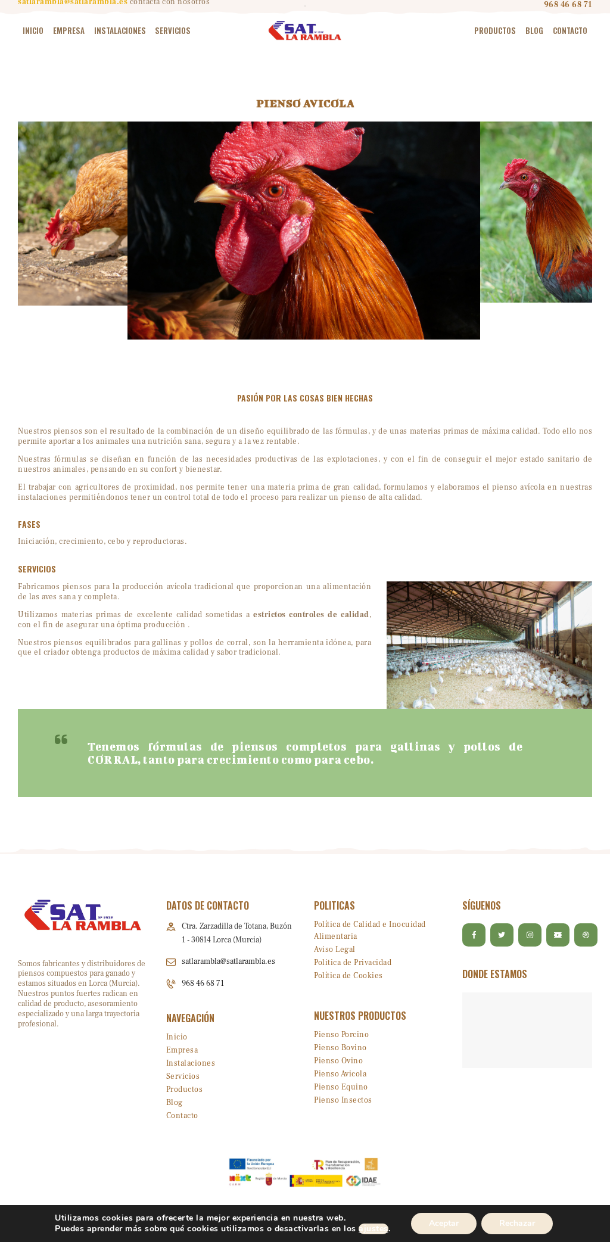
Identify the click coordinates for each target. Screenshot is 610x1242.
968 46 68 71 (203, 983)
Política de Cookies (348, 975)
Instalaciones (191, 1063)
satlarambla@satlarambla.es (228, 961)
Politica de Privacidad (352, 962)
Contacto (182, 1115)
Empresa (182, 1050)
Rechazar (517, 1223)
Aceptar (444, 1223)
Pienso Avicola (340, 1074)
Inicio (177, 1037)
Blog (174, 1102)
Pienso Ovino (338, 1061)
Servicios (183, 1076)
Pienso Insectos (343, 1100)
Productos (184, 1089)
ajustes (373, 1229)
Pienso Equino (341, 1087)
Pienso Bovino (340, 1048)
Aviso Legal (335, 949)
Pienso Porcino (341, 1034)
